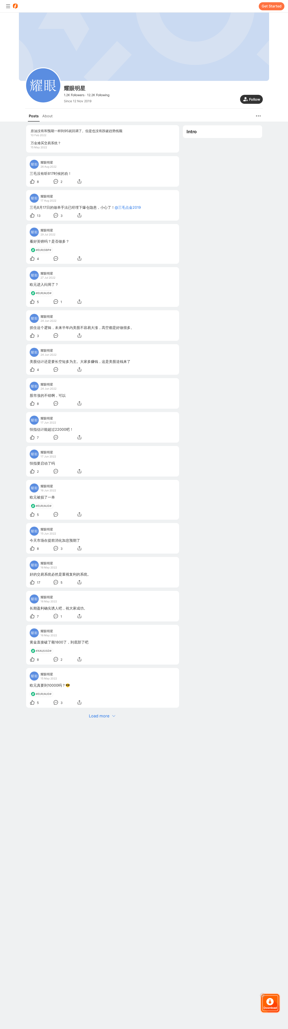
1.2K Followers (74, 95)
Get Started (271, 6)
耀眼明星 (46, 162)
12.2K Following (98, 95)
